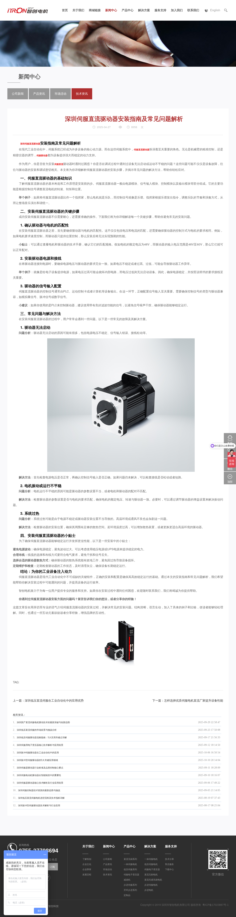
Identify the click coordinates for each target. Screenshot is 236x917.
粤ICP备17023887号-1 (215, 904)
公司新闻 (18, 93)
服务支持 (160, 10)
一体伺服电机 (130, 864)
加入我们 (177, 10)
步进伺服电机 (151, 885)
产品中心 (127, 10)
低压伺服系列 (130, 869)
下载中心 (169, 869)
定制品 (127, 895)
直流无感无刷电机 (153, 879)
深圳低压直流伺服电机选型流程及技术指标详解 (41, 798)
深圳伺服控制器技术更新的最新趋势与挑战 (39, 790)
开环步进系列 (130, 890)
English (215, 10)
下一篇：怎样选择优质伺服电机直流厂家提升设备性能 (187, 700)
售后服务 (169, 864)
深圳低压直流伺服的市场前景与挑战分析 (37, 730)
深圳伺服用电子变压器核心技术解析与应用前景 (40, 745)
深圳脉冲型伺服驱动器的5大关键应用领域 (37, 760)
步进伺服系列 (130, 885)
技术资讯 (82, 93)
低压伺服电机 (151, 864)
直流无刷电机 (151, 874)
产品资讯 (39, 93)
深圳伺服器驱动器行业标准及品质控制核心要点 (40, 767)
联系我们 (193, 10)
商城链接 (95, 10)
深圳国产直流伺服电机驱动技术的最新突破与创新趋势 (43, 722)
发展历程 (86, 874)
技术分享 (169, 859)
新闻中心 (111, 10)
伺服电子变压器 (131, 874)
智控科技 (53, 906)
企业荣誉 (86, 869)
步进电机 (148, 890)
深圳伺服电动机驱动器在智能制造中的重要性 (39, 775)
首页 (65, 10)
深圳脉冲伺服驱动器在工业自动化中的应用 (38, 752)
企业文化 (86, 864)
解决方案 (144, 10)
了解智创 (86, 859)
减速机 (127, 879)
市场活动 (60, 93)
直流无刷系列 (130, 859)
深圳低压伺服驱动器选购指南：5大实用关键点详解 (42, 737)
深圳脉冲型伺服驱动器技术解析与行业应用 (39, 805)
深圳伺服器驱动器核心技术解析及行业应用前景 (40, 783)
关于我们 (78, 10)
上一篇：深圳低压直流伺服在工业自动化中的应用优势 (48, 700)
